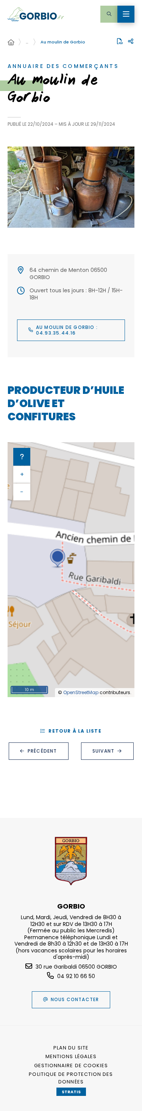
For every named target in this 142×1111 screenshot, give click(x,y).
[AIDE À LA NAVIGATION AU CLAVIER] (21, 457)
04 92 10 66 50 (76, 976)
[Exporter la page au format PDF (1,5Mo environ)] (120, 41)
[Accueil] (11, 42)
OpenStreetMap (80, 692)
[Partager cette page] (130, 41)
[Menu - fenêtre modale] (125, 14)
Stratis (71, 1092)
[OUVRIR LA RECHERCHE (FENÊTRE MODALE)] (108, 14)
